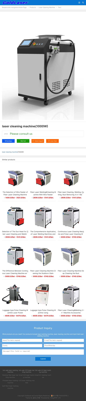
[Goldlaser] (15, 2)
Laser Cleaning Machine (47, 7)
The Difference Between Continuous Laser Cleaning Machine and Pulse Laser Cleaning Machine (15, 273)
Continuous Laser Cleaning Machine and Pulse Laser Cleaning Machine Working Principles (71, 234)
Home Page (23, 7)
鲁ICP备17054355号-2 (60, 396)
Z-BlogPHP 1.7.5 (55, 398)
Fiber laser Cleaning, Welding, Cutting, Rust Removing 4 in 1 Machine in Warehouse (71, 194)
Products (33, 7)
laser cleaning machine (10, 152)
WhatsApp (8, 141)
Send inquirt (39, 141)
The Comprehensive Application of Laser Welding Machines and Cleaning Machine (43, 234)
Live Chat (53, 141)
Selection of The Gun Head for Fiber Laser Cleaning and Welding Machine (15, 234)
